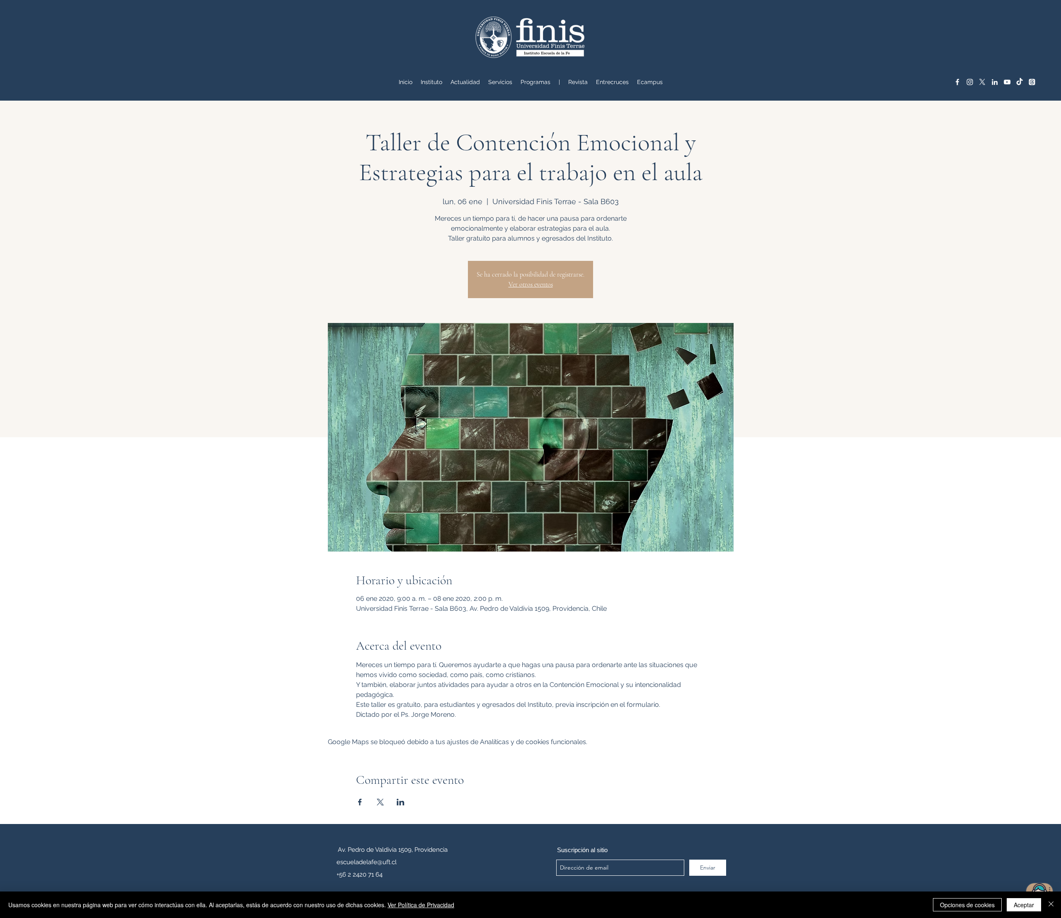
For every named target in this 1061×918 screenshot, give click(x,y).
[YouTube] (1007, 82)
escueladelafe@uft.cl (367, 862)
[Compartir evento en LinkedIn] (401, 802)
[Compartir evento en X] (380, 802)
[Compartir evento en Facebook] (360, 802)
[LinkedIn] (995, 82)
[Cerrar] (1051, 904)
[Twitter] (982, 82)
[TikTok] (1019, 82)
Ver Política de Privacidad (421, 905)
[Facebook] (957, 82)
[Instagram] (970, 82)
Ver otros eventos (531, 284)
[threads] (1032, 82)
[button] (500, 82)
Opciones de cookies (967, 905)
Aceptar (1024, 905)
